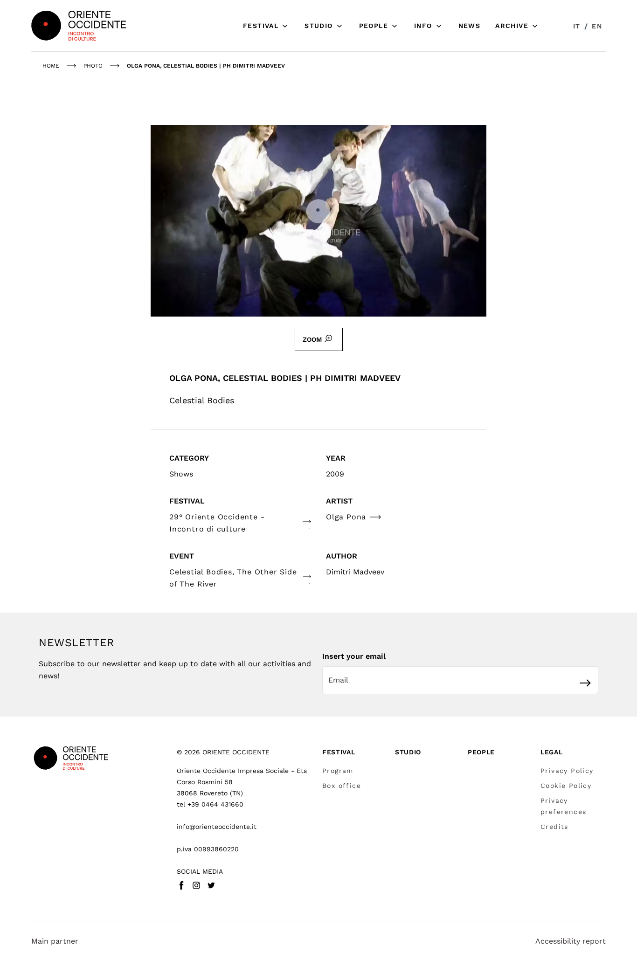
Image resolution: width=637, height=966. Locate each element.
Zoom (312, 339)
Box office (341, 785)
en (597, 26)
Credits (554, 826)
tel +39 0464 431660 (210, 804)
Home (50, 65)
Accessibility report (570, 941)
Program (337, 770)
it (577, 26)
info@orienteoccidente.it (216, 826)
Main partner (54, 941)
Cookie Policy (565, 785)
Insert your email (354, 656)
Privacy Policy (567, 770)
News (469, 25)
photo (93, 65)
